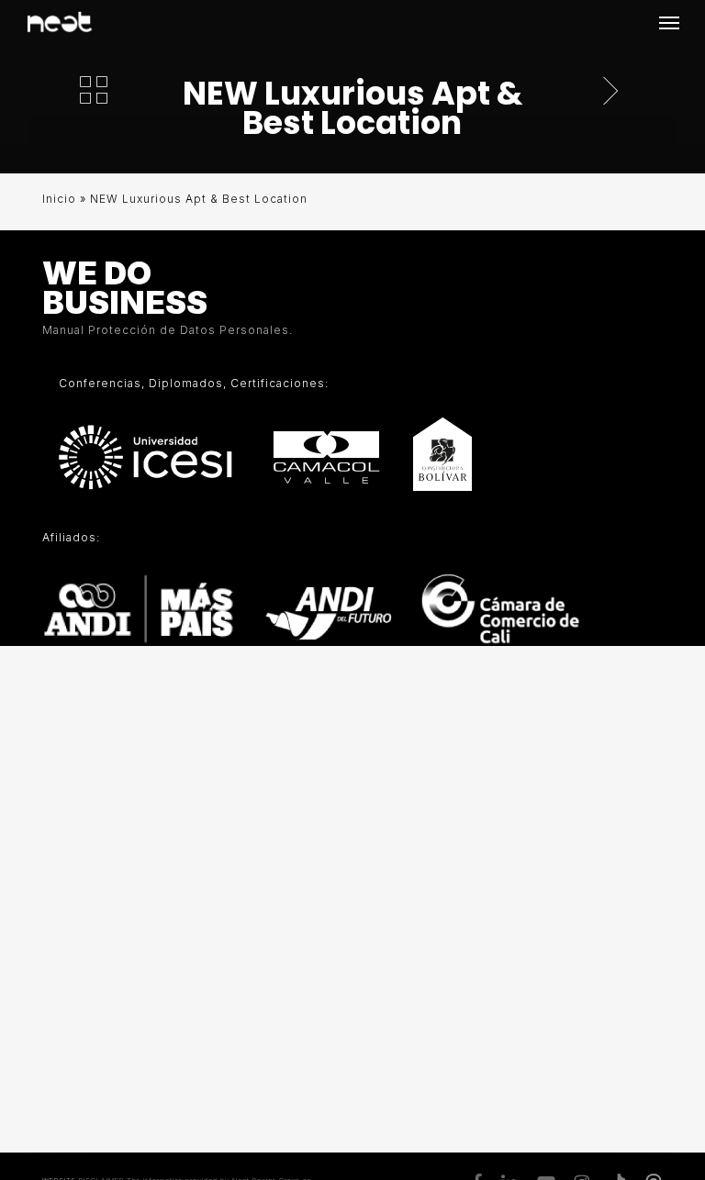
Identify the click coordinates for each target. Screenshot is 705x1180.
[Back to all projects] (93, 90)
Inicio (59, 199)
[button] (669, 22)
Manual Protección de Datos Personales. (167, 330)
